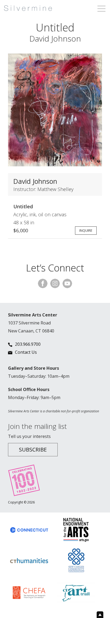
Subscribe (33, 449)
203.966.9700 (28, 344)
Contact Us (26, 352)
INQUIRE (85, 230)
